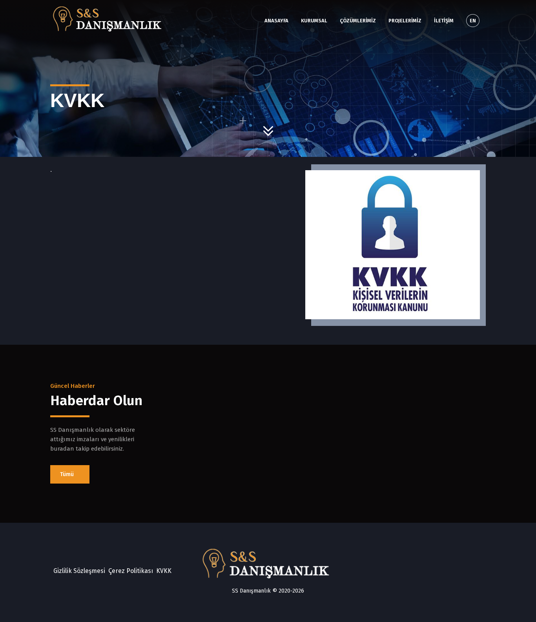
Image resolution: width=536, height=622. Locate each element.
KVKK (163, 571)
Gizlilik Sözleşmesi (79, 571)
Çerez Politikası (130, 571)
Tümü (67, 474)
